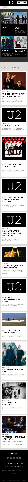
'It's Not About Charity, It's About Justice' (13, 95)
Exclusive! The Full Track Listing (11, 165)
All (5, 7)
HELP (25, 470)
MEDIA (18, 463)
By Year (21, 7)
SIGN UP (20, 3)
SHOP (21, 466)
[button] (1, 2)
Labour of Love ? (10, 126)
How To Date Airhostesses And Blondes (11, 300)
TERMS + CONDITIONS (13, 470)
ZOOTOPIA (16, 466)
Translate (14, 473)
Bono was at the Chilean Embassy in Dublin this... (11, 233)
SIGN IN (25, 3)
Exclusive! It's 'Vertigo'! (9, 404)
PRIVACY (21, 470)
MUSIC (14, 463)
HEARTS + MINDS (9, 466)
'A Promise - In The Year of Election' (13, 438)
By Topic (11, 7)
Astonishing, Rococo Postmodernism (12, 267)
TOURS (10, 463)
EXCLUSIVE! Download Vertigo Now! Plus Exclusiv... (13, 199)
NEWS (5, 463)
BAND (22, 463)
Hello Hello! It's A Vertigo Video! (11, 331)
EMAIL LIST (4, 470)
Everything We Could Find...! (12, 371)
